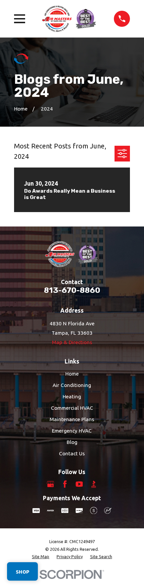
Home (72, 374)
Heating (72, 396)
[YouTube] (79, 484)
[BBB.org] (93, 484)
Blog (72, 442)
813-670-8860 (72, 290)
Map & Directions (72, 342)
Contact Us (72, 453)
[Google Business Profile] (50, 484)
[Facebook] (65, 484)
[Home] (69, 18)
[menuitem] (40, 556)
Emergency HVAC (72, 431)
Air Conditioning (72, 385)
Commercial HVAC (72, 408)
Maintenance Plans (72, 419)
